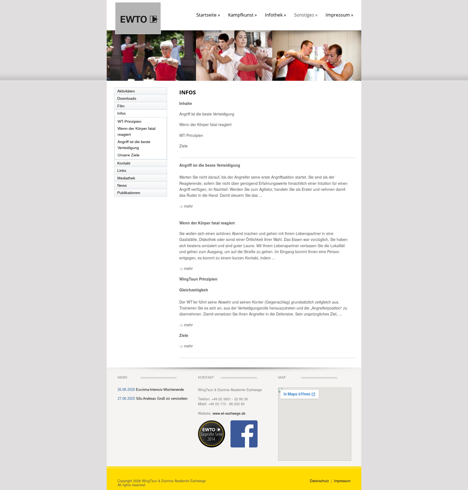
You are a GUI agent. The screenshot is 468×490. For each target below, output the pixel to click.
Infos (121, 113)
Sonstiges (305, 15)
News (122, 185)
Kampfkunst (242, 15)
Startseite (208, 15)
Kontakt (123, 163)
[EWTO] (138, 5)
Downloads (126, 98)
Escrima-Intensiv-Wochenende (160, 390)
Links (121, 170)
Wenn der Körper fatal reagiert (136, 131)
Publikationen (128, 193)
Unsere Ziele (128, 155)
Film (121, 106)
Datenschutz (320, 480)
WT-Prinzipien (129, 121)
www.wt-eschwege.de (229, 413)
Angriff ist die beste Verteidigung (134, 145)
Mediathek (126, 178)
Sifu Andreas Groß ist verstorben (161, 399)
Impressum (339, 15)
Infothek (275, 15)
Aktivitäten (126, 91)
